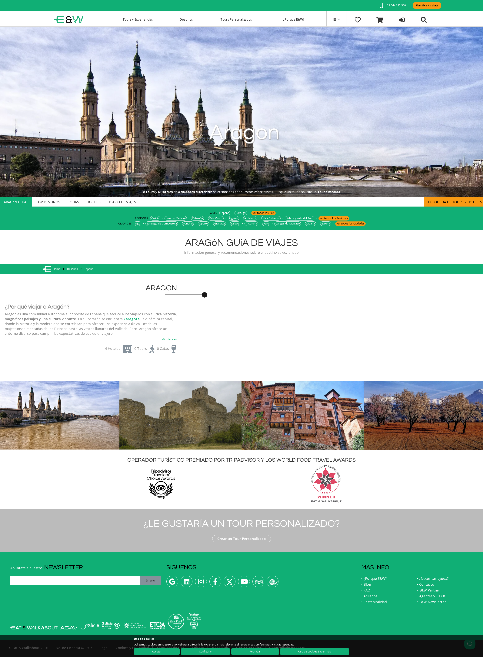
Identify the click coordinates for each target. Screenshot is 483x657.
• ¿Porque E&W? (374, 578)
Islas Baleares (270, 218)
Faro (266, 223)
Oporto (203, 223)
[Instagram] (201, 583)
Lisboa (235, 223)
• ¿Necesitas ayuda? (433, 578)
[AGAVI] (69, 627)
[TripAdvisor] (258, 583)
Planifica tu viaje (427, 5)
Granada (219, 223)
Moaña (310, 223)
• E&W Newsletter (431, 602)
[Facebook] (215, 583)
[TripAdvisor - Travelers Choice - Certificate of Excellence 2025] (194, 620)
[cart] (380, 19)
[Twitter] (229, 583)
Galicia (155, 218)
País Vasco (215, 218)
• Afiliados (369, 596)
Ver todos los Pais (263, 213)
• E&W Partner (428, 590)
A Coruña (251, 223)
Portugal (241, 213)
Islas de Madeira (176, 218)
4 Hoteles (112, 348)
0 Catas (163, 348)
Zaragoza (132, 319)
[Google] (172, 583)
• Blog (366, 584)
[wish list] (357, 19)
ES (335, 19)
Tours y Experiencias (138, 19)
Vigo (137, 223)
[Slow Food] (272, 583)
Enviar (150, 580)
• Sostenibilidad (374, 602)
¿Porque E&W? (294, 19)
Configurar (205, 651)
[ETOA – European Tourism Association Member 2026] (157, 625)
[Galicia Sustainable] (111, 625)
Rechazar (255, 651)
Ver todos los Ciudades (350, 223)
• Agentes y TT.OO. (432, 596)
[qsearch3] (424, 19)
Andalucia (250, 218)
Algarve (233, 218)
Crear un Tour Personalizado (241, 538)
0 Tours (140, 348)
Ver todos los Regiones (334, 218)
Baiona (325, 223)
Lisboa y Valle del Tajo (299, 218)
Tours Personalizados (236, 19)
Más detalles (169, 339)
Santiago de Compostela (162, 223)
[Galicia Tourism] (90, 626)
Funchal (188, 223)
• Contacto (425, 584)
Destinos (186, 19)
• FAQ (365, 590)
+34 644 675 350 (395, 5)
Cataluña (197, 218)
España (224, 213)
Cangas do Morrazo (287, 223)
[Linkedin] (186, 583)
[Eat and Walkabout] (34, 627)
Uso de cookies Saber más (314, 651)
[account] (401, 19)
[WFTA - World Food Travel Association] (134, 625)
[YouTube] (244, 583)
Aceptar (157, 651)
